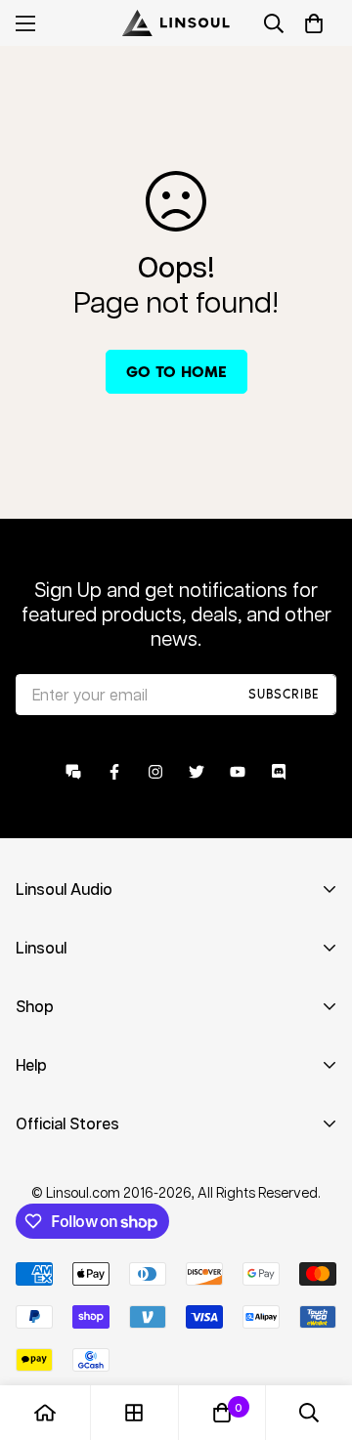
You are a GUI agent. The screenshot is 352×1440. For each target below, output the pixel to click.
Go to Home (176, 371)
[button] (313, 23)
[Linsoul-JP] (176, 23)
